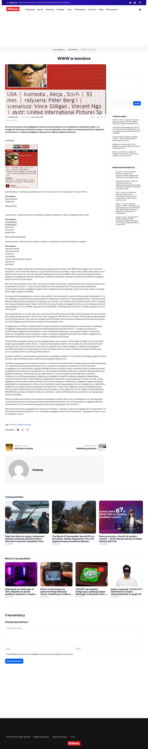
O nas (73, 737)
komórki (13, 424)
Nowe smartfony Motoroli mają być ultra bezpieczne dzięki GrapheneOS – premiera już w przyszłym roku (128, 174)
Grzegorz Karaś (121, 217)
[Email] (101, 117)
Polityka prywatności (41, 737)
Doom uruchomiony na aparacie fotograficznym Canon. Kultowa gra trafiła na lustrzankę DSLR (125, 154)
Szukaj (137, 103)
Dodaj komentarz (14, 661)
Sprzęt (40, 9)
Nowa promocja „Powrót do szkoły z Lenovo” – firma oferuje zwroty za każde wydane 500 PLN (125, 139)
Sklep (101, 9)
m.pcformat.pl (11, 222)
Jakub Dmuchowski (122, 181)
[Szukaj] (140, 2)
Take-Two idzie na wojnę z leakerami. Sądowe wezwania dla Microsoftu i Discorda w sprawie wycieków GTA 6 (125, 122)
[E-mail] (134, 2)
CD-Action (92, 9)
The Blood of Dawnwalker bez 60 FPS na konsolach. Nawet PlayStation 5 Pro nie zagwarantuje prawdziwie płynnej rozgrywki (126, 130)
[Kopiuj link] (104, 117)
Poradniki (60, 9)
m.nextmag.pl (10, 224)
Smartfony (50, 9)
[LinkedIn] (98, 117)
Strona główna (59, 49)
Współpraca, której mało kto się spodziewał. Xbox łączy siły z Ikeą (45, 3)
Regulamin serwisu (60, 737)
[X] (95, 117)
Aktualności (30, 9)
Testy (69, 9)
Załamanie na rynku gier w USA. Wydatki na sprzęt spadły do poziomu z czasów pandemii (126, 146)
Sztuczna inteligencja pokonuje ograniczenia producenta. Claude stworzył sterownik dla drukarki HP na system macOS (128, 185)
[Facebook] (130, 2)
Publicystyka (80, 9)
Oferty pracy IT (112, 9)
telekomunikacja (24, 424)
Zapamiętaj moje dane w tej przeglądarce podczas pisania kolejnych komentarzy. (40, 654)
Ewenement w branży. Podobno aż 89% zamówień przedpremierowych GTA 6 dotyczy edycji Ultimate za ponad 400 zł (127, 221)
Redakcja (37, 469)
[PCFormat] (74, 743)
